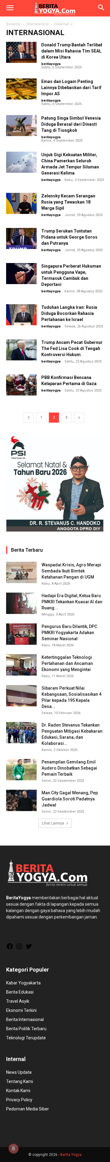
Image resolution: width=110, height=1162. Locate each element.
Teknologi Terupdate (26, 1037)
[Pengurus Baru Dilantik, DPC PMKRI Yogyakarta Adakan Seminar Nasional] (21, 634)
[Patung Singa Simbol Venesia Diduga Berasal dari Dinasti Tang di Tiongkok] (21, 125)
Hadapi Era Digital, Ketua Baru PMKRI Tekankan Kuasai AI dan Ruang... (72, 601)
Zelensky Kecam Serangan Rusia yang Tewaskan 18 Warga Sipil (68, 202)
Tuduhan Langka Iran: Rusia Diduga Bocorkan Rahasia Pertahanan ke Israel (69, 313)
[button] (10, 8)
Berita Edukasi (20, 992)
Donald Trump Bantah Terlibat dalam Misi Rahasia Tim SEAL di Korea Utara (71, 51)
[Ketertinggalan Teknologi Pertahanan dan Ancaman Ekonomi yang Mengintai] (21, 665)
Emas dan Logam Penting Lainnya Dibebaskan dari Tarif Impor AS (71, 87)
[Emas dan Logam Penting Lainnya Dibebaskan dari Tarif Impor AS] (21, 88)
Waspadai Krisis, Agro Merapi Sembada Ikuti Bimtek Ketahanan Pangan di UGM (71, 570)
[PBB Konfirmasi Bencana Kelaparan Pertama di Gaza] (21, 384)
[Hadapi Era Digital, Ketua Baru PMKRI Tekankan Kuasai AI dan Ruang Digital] (21, 603)
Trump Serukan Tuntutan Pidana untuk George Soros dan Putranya (69, 237)
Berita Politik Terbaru (26, 1028)
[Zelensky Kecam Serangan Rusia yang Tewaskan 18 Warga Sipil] (21, 203)
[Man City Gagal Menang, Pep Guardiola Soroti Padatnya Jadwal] (21, 800)
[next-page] (79, 418)
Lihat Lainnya (53, 823)
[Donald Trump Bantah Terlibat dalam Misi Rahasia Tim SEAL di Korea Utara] (21, 52)
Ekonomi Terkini (21, 1010)
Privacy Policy (19, 1099)
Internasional (37, 24)
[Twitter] (28, 948)
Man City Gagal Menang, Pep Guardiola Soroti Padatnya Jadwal (70, 798)
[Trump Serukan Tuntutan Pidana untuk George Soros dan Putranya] (21, 238)
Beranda (13, 24)
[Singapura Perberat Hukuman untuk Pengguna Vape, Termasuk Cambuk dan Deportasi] (21, 273)
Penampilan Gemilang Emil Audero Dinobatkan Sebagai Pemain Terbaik (69, 768)
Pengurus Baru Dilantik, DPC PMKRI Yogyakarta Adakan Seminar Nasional (69, 632)
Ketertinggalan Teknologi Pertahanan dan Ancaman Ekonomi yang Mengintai (67, 663)
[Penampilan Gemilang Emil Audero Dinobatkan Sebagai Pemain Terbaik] (21, 769)
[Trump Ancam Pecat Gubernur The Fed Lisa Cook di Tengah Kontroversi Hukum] (21, 349)
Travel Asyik (17, 1001)
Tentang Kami (19, 1081)
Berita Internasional (25, 1019)
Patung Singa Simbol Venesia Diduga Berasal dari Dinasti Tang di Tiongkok (71, 124)
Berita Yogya (71, 1155)
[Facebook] (9, 948)
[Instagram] (19, 948)
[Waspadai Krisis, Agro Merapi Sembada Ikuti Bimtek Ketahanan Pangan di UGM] (21, 572)
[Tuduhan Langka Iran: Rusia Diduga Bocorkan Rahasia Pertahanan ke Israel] (21, 314)
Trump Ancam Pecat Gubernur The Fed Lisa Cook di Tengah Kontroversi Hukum (72, 348)
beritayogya (51, 64)
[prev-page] (29, 418)
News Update (19, 1072)
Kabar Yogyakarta (23, 982)
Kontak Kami (18, 1090)
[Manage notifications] (13, 1148)
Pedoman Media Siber (27, 1108)
